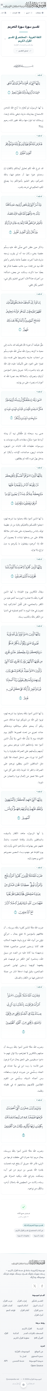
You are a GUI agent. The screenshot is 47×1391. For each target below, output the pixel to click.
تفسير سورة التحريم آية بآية (33, 1225)
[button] (28, 13)
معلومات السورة (23, 1235)
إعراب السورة (38, 1235)
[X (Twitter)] (35, 1286)
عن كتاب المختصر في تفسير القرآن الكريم (29, 1230)
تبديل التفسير (23, 50)
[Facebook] (42, 1286)
